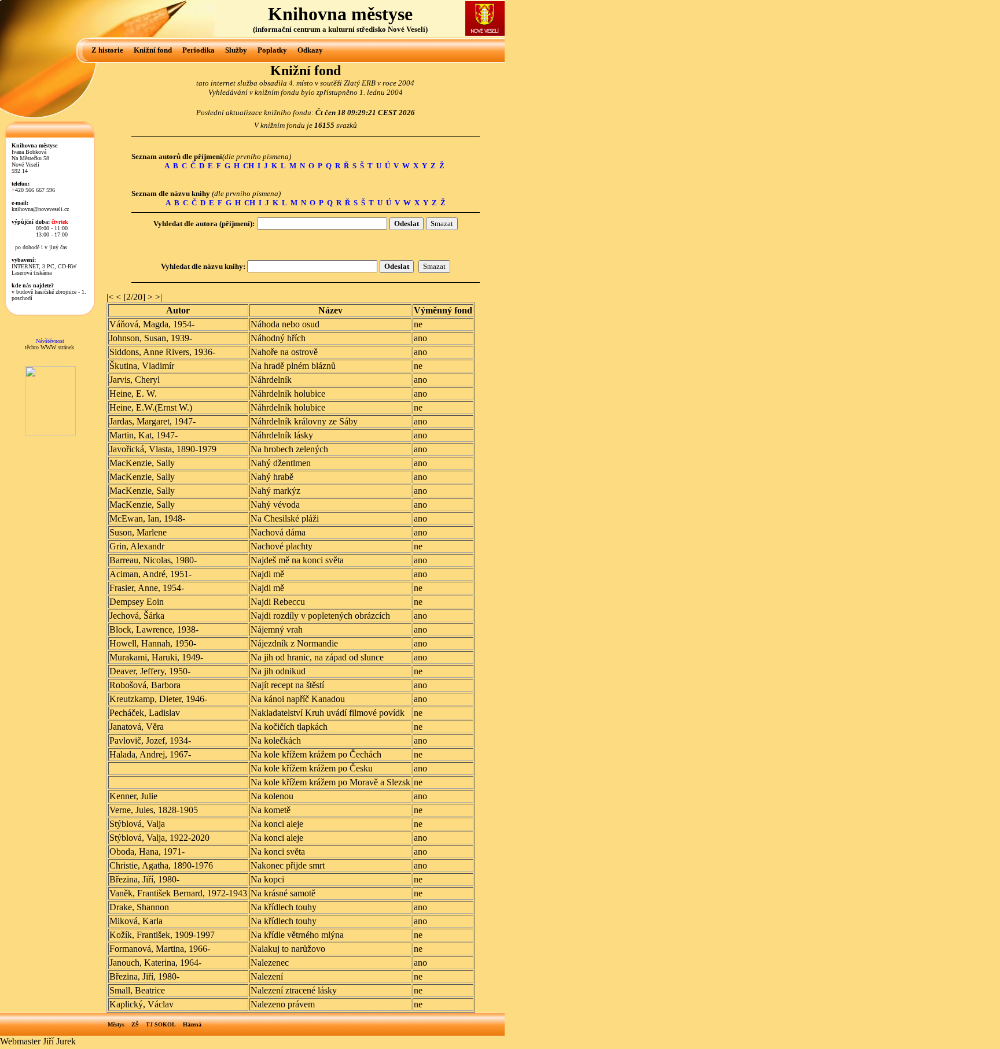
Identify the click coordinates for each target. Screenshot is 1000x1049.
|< (109, 297)
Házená (192, 1024)
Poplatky (272, 50)
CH (248, 165)
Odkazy (310, 50)
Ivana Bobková (29, 152)
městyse (380, 13)
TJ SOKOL (161, 1024)
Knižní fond (153, 50)
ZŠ (135, 1024)
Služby (236, 50)
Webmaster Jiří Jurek (38, 1041)
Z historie (107, 50)
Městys (116, 1024)
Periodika (198, 50)
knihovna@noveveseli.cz (40, 209)
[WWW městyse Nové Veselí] (485, 33)
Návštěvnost (50, 341)
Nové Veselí (406, 29)
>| (158, 297)
